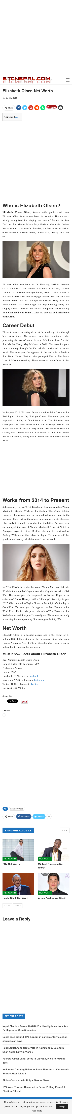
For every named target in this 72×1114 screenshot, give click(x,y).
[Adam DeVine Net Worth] (53, 884)
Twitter (34, 684)
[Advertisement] (36, 38)
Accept (62, 1106)
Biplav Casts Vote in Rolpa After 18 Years (26, 1080)
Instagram (39, 680)
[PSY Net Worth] (18, 850)
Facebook (33, 675)
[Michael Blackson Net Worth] (53, 850)
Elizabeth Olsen (16, 809)
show (17, 116)
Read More (37, 1110)
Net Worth (10, 858)
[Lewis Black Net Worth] (18, 884)
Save (53, 107)
